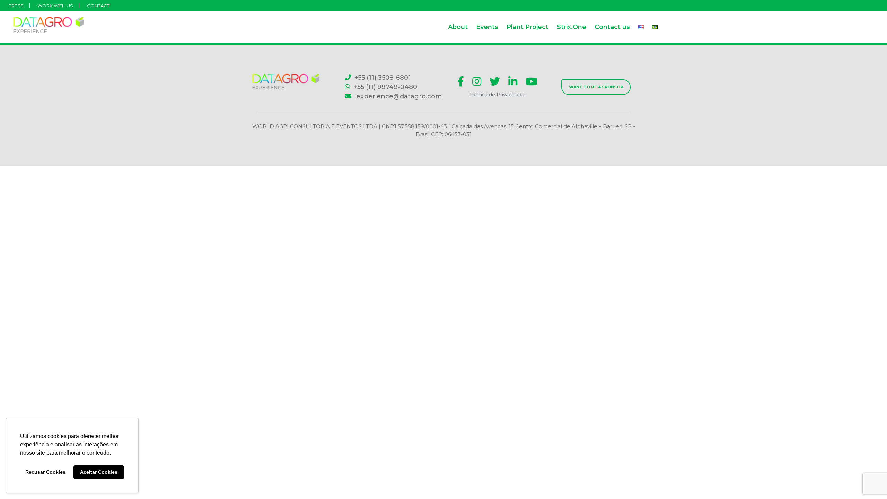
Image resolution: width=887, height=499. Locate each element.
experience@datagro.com (398, 96)
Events (487, 27)
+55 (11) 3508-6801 (382, 77)
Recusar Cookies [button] (45, 472)
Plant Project (527, 27)
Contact (98, 5)
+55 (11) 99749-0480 (385, 87)
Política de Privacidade (497, 94)
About (458, 27)
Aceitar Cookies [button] (98, 472)
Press (16, 5)
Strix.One (571, 27)
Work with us (55, 5)
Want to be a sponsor (596, 87)
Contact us (612, 27)
